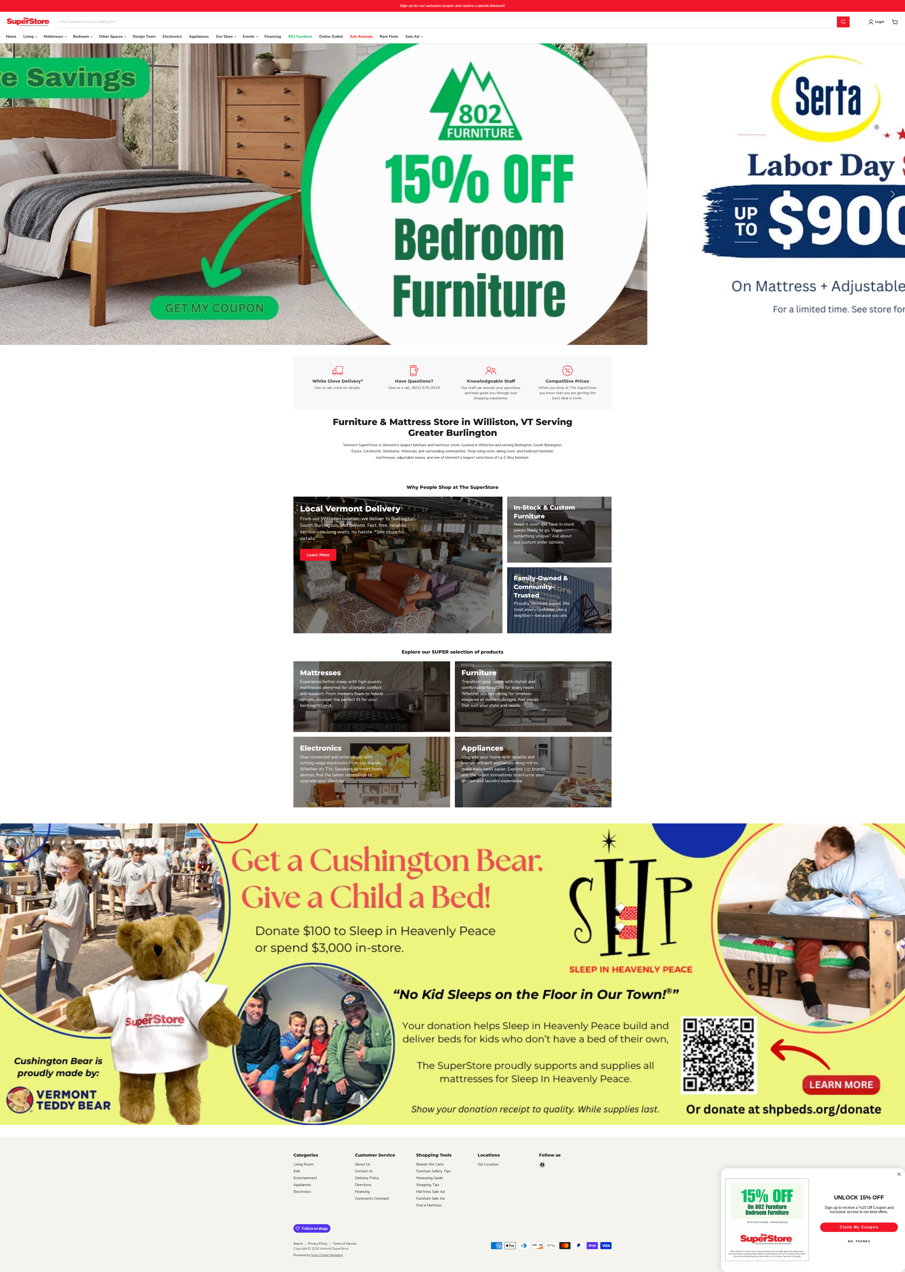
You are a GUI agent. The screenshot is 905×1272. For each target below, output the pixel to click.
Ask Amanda (361, 36)
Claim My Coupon (859, 1227)
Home (11, 36)
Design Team (144, 36)
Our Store (225, 36)
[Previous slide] (13, 194)
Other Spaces (111, 36)
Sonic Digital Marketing (327, 1255)
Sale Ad (412, 36)
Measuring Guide (429, 1178)
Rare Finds (389, 36)
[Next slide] (892, 194)
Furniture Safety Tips (433, 1171)
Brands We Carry (430, 1164)
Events (249, 36)
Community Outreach (372, 1198)
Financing (272, 36)
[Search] (843, 21)
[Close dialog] (899, 1174)
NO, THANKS (859, 1241)
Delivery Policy (367, 1178)
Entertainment (305, 1178)
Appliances (199, 36)
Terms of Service (344, 1244)
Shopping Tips (427, 1184)
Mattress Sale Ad (430, 1191)
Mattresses (54, 36)
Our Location (488, 1164)
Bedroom (81, 36)
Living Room (303, 1164)
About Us (362, 1164)
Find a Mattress (429, 1205)
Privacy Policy (317, 1244)
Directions (363, 1184)
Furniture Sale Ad (430, 1198)
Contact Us (364, 1171)
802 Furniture (300, 36)
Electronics (172, 36)
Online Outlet (331, 36)
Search (298, 1244)
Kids (296, 1171)
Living (29, 36)
